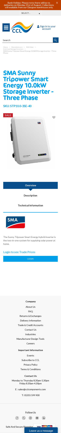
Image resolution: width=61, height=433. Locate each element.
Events (30, 355)
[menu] (6, 27)
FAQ (30, 311)
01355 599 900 (31, 395)
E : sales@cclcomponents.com (30, 389)
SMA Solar (30, 47)
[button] (56, 40)
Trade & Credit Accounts (30, 325)
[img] (17, 418)
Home (5, 47)
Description (30, 195)
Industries (30, 334)
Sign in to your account (48, 27)
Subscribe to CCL (30, 360)
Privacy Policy (30, 364)
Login (30, 259)
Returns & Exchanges (30, 316)
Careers (31, 343)
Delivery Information (30, 320)
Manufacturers (17, 47)
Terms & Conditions (30, 369)
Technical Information (30, 205)
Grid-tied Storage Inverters (13, 49)
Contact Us (30, 329)
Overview (30, 185)
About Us (30, 306)
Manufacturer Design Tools (30, 338)
